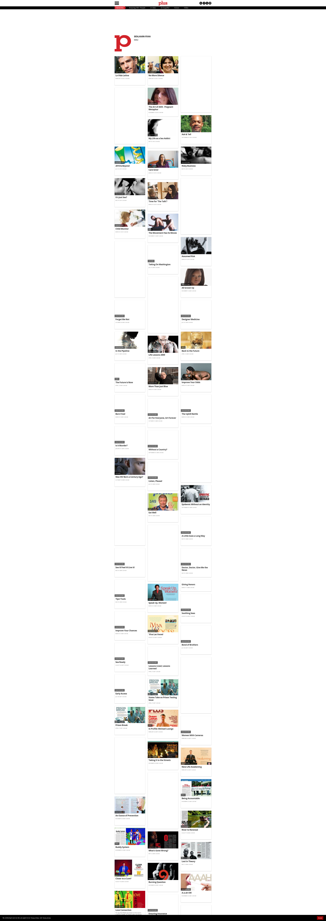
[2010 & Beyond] (130, 155)
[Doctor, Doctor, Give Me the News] (196, 556)
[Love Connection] (130, 898)
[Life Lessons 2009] (163, 344)
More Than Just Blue (158, 386)
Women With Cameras (192, 735)
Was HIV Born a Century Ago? (129, 476)
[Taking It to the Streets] (163, 749)
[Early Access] (130, 682)
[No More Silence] (163, 64)
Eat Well (152, 512)
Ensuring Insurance (158, 913)
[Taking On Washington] (163, 253)
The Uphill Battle (190, 414)
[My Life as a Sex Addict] (163, 127)
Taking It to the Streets (160, 759)
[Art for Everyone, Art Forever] (163, 407)
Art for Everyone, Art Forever (162, 418)
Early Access (121, 693)
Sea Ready (120, 661)
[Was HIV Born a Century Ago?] (130, 466)
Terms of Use (47, 918)
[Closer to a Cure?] (130, 867)
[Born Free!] (130, 403)
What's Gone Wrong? (158, 850)
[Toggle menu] (117, 3)
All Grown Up (188, 288)
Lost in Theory (188, 861)
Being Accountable (191, 798)
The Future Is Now (124, 382)
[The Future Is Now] (130, 371)
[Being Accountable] (196, 787)
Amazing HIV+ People (137, 8)
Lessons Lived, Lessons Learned (159, 666)
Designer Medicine (191, 319)
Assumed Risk (188, 256)
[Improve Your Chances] (130, 619)
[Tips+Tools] (130, 587)
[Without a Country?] (163, 438)
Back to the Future (190, 351)
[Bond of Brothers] (196, 634)
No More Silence (156, 75)
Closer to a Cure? (123, 877)
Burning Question (157, 881)
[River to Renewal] (196, 819)
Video (186, 8)
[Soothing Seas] (196, 602)
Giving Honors (188, 584)
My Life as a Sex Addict (159, 138)
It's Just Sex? (121, 197)
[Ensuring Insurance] (163, 902)
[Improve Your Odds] (196, 371)
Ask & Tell (186, 134)
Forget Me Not (122, 319)
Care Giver (154, 170)
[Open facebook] (204, 3)
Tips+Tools (120, 598)
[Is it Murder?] (130, 434)
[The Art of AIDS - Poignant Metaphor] (163, 96)
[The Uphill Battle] (196, 403)
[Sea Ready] (130, 650)
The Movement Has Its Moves (163, 233)
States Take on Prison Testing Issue (163, 698)
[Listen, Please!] (163, 470)
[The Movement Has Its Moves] (163, 222)
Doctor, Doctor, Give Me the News (195, 568)
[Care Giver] (163, 159)
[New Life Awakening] (196, 756)
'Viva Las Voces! (156, 634)
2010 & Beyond (122, 166)
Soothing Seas (188, 613)
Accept (320, 918)
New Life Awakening (192, 766)
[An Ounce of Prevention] (130, 804)
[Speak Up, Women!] (163, 591)
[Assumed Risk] (196, 245)
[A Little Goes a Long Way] (196, 525)
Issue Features (119, 72)
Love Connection (123, 909)
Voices (176, 8)
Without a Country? (158, 449)
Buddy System (122, 846)
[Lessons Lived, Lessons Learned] (163, 654)
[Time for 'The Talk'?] (163, 190)
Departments (185, 131)
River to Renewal (190, 829)
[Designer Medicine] (196, 308)
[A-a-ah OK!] (196, 882)
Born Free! (120, 413)
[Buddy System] (130, 835)
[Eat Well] (163, 501)
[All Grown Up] (196, 277)
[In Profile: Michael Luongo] (163, 717)
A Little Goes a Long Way (193, 536)
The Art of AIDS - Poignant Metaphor (161, 108)
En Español (165, 8)
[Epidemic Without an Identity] (196, 493)
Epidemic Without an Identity (196, 504)
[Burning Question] (163, 871)
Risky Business (189, 166)
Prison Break (121, 724)
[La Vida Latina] (130, 64)
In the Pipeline (122, 351)
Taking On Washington (159, 264)
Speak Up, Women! (157, 602)
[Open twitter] (207, 3)
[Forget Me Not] (130, 308)
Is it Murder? (121, 445)
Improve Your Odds (191, 382)
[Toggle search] (200, 3)
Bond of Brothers (190, 644)
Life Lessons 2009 (157, 355)
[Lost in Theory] (196, 850)
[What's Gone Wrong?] (163, 839)
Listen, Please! (155, 480)
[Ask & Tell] (196, 123)
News (117, 379)
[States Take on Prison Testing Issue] (163, 686)
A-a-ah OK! (187, 892)
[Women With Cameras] (196, 724)
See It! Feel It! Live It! (124, 567)
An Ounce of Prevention (126, 814)
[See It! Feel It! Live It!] (130, 556)
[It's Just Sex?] (130, 186)
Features (118, 473)
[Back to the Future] (196, 340)
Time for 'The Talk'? (158, 201)
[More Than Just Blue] (163, 375)
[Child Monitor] (130, 218)
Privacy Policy (35, 918)
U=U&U (153, 8)
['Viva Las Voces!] (163, 623)
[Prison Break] (130, 713)
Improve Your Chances (126, 630)
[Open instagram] (210, 3)
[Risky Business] (196, 155)
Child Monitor (122, 229)
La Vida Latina (122, 75)
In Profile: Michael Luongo (161, 728)
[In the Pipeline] (130, 340)
